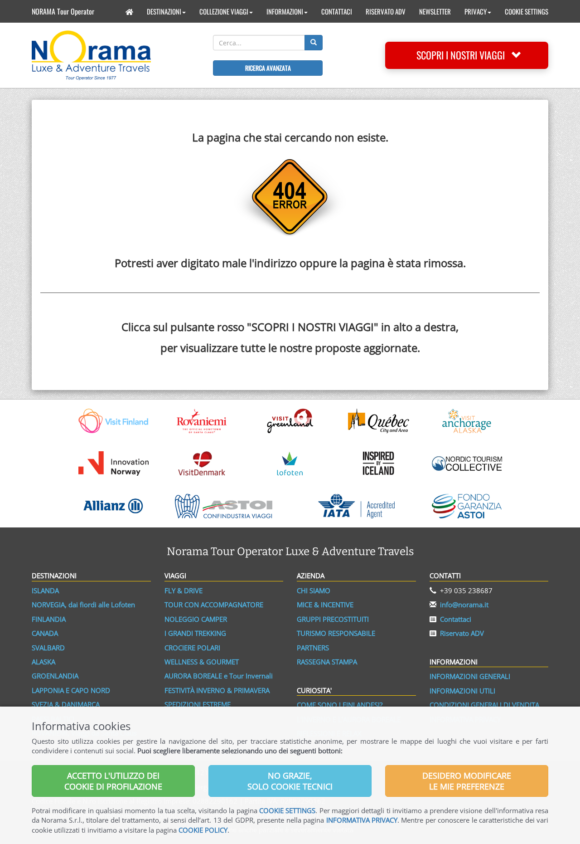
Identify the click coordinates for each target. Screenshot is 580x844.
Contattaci (455, 619)
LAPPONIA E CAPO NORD (71, 690)
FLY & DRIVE (183, 590)
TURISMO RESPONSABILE (336, 633)
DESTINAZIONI (164, 11)
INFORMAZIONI (284, 11)
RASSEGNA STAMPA (327, 661)
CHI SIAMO (313, 590)
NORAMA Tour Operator (63, 11)
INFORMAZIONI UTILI (462, 690)
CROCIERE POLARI (192, 647)
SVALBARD (48, 647)
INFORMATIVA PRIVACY (361, 819)
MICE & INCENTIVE (325, 604)
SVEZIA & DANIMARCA (66, 704)
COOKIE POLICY (203, 829)
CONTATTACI (336, 11)
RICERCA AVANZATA (268, 68)
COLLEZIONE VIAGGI (223, 11)
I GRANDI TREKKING (195, 633)
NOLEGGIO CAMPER (195, 619)
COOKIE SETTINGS (526, 11)
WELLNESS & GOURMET (201, 661)
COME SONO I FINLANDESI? (339, 704)
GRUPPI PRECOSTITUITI (333, 619)
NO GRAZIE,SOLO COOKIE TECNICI (290, 781)
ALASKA (43, 661)
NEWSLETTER (435, 11)
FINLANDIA (49, 619)
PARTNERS (313, 647)
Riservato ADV (462, 633)
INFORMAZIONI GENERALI (470, 676)
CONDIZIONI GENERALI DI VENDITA (484, 704)
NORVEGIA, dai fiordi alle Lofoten (83, 604)
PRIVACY (475, 11)
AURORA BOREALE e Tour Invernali (218, 675)
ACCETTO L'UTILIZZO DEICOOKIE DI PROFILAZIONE (113, 781)
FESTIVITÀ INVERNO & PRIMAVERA (217, 690)
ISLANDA (45, 590)
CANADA (45, 633)
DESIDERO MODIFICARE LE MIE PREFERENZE (466, 781)
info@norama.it (464, 604)
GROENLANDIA (55, 675)
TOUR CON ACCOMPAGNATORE (213, 604)
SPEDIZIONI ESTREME (197, 704)
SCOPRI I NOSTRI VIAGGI (464, 55)
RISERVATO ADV (386, 11)
